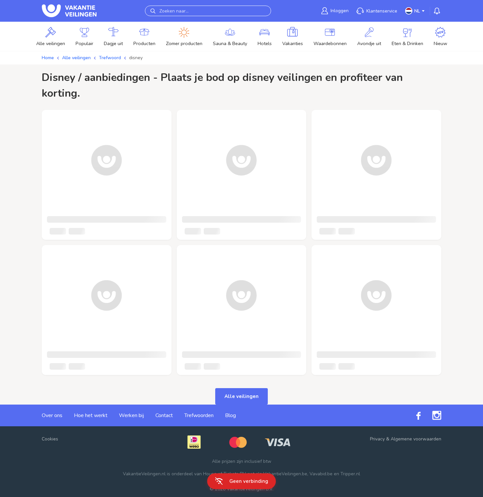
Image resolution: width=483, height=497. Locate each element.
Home (48, 58)
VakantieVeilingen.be (285, 474)
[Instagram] (431, 415)
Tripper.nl (350, 474)
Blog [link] (230, 415)
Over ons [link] (52, 415)
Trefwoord (110, 58)
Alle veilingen (76, 58)
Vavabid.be (321, 474)
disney (136, 58)
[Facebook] (413, 415)
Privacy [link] (377, 439)
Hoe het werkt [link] (90, 415)
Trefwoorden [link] (199, 415)
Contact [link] (164, 415)
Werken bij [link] (131, 415)
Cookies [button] (50, 439)
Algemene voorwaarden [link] (416, 439)
